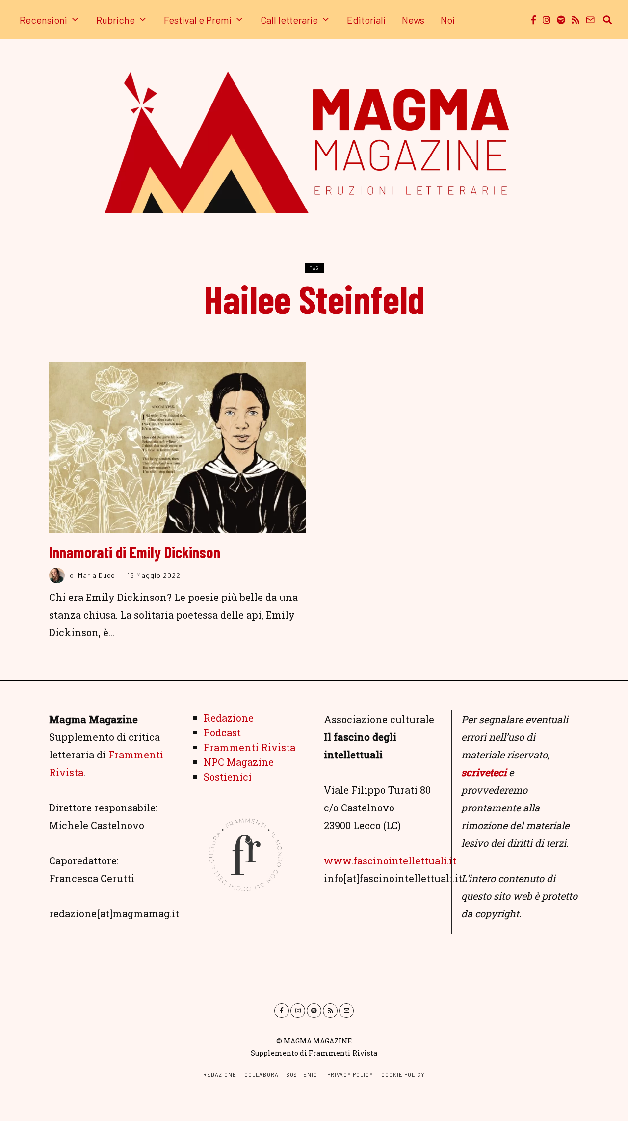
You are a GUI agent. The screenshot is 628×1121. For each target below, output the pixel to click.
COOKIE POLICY (403, 1074)
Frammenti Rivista (249, 747)
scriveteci (483, 772)
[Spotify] (561, 20)
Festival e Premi (198, 20)
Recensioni (43, 20)
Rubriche (115, 20)
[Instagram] (546, 20)
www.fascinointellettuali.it (390, 860)
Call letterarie (289, 20)
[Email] (590, 20)
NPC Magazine (239, 762)
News (413, 20)
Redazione (229, 717)
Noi (448, 20)
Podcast (222, 732)
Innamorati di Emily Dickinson (134, 552)
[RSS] (575, 20)
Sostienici (228, 776)
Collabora (261, 1074)
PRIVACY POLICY (350, 1074)
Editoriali (366, 20)
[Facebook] (533, 20)
